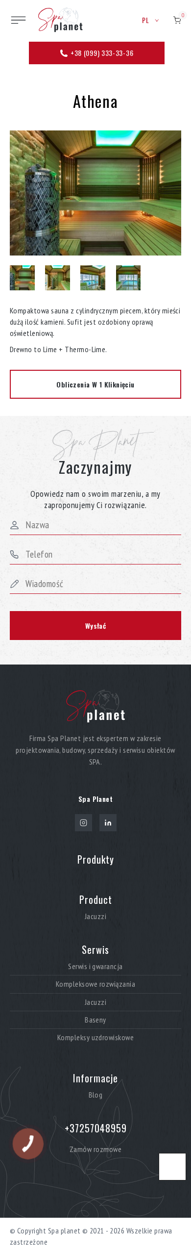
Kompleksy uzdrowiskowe (95, 1037)
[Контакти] (172, 1166)
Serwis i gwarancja (95, 966)
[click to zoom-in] (95, 193)
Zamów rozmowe (95, 1149)
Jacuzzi (95, 916)
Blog (96, 1095)
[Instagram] (83, 822)
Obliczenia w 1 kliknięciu (95, 384)
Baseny (95, 1019)
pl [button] (146, 20)
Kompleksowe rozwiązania (95, 984)
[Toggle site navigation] (18, 20)
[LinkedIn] (108, 822)
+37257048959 (96, 1128)
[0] (177, 20)
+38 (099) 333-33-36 (101, 53)
